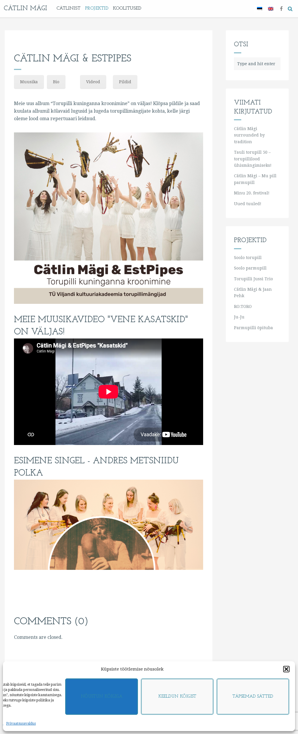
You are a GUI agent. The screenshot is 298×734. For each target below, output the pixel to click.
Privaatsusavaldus (21, 723)
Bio (56, 81)
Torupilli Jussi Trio (253, 278)
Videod (93, 81)
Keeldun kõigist (177, 696)
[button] (286, 669)
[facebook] (281, 8)
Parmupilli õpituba (253, 327)
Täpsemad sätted (253, 696)
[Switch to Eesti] (259, 8)
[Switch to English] (270, 8)
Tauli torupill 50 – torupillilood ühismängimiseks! (253, 159)
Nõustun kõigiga (102, 696)
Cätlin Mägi (25, 8)
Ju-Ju (239, 317)
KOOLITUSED (127, 8)
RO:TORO (243, 306)
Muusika (29, 81)
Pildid (125, 81)
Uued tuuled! (247, 203)
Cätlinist (68, 8)
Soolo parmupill (250, 268)
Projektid (96, 8)
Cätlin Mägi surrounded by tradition (249, 135)
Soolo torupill (248, 257)
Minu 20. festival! (251, 193)
